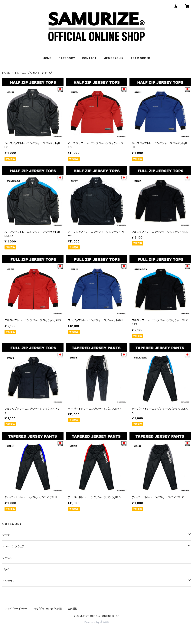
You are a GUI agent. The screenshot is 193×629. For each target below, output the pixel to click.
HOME (47, 58)
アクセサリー (10, 580)
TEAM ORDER (140, 58)
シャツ (6, 534)
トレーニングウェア (26, 72)
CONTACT (89, 58)
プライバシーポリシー (16, 608)
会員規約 (72, 608)
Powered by (92, 622)
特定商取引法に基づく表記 (48, 608)
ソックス (7, 557)
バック (6, 569)
